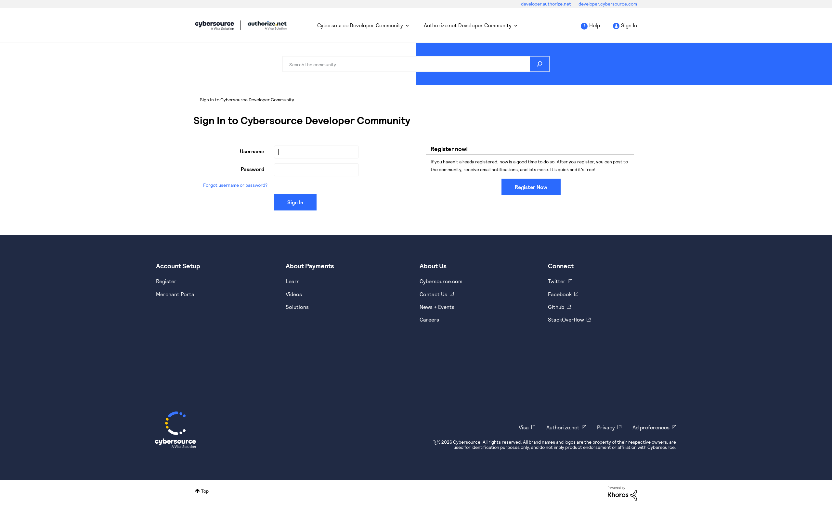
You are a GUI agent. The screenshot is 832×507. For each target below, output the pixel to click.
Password (252, 169)
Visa (524, 427)
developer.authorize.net (546, 3)
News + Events (437, 307)
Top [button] (205, 491)
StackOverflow (566, 319)
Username (252, 151)
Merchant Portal (176, 294)
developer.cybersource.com (607, 3)
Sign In (629, 25)
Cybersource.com (441, 281)
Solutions (297, 307)
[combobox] (416, 64)
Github (556, 307)
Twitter (557, 281)
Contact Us (433, 294)
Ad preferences (651, 427)
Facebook (560, 294)
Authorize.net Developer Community (468, 25)
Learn (293, 281)
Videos (294, 294)
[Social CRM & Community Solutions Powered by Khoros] (622, 493)
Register (166, 281)
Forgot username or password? (235, 185)
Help (594, 25)
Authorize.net (562, 427)
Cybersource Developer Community (214, 25)
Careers (429, 319)
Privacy (606, 427)
